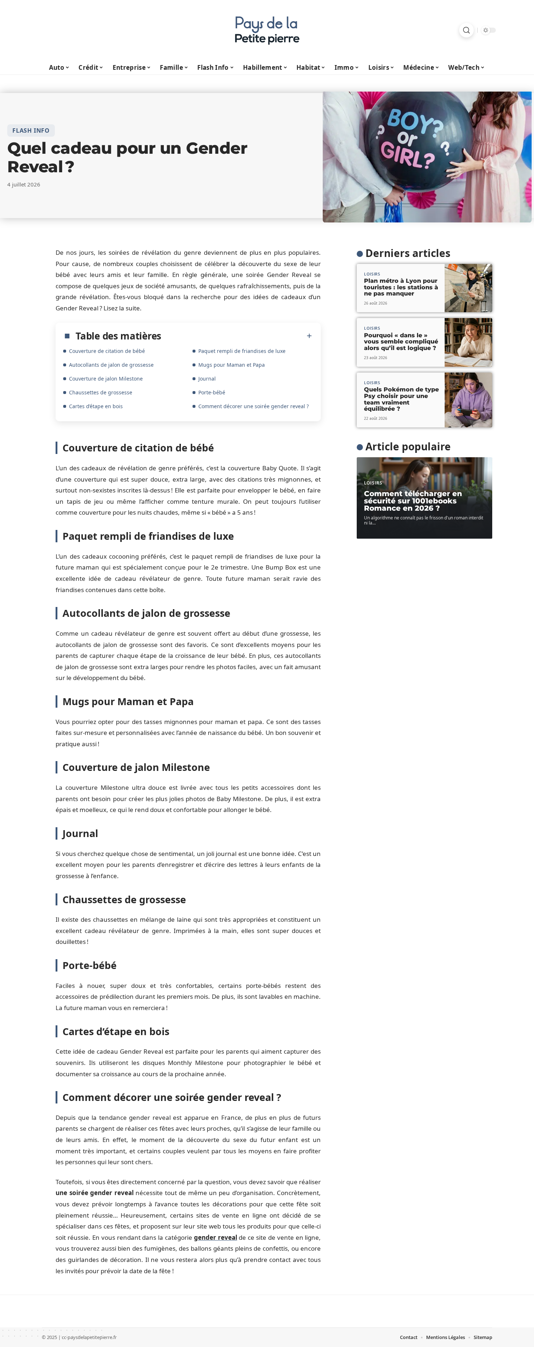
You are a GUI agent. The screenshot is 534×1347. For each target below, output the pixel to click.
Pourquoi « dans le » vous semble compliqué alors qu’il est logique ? (401, 341)
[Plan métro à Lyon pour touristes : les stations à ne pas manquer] (468, 288)
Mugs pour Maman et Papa (231, 364)
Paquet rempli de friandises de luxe (242, 350)
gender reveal (215, 1237)
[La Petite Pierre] (267, 30)
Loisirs (372, 274)
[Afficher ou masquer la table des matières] (236, 335)
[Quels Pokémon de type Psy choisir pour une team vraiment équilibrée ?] (468, 400)
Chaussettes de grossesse (100, 392)
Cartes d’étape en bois (96, 406)
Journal (207, 378)
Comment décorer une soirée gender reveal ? (253, 406)
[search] (466, 30)
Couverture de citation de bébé (107, 350)
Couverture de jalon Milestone (106, 378)
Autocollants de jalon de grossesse (111, 364)
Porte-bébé (211, 392)
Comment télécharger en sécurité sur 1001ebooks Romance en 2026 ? (413, 500)
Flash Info (31, 130)
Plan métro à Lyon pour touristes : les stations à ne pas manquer (401, 287)
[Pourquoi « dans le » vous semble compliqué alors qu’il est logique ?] (468, 342)
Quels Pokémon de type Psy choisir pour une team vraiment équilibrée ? (401, 399)
